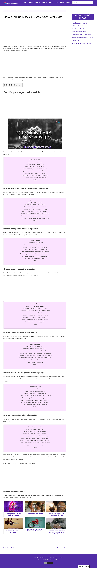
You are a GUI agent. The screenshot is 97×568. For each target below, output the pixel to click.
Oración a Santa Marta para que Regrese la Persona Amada (56, 532)
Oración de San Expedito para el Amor (13, 531)
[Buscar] (91, 2)
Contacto (40, 559)
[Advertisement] (34, 33)
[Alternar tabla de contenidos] (19, 85)
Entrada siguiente (61, 547)
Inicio (4, 10)
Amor (8, 10)
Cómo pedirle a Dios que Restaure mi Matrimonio (34, 530)
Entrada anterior (8, 547)
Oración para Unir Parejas (35, 513)
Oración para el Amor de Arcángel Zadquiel (13, 514)
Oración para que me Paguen (81, 43)
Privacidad (49, 559)
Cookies (45, 559)
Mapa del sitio (56, 559)
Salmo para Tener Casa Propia (81, 34)
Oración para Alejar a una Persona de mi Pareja (56, 514)
